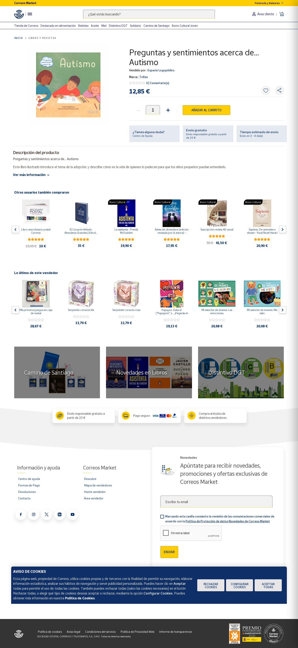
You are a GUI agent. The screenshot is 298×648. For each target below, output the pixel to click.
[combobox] (149, 14)
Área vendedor (93, 498)
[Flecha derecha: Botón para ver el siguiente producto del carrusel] (282, 229)
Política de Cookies (80, 598)
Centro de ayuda (29, 479)
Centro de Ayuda (142, 135)
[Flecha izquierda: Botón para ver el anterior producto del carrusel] (15, 229)
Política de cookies (50, 631)
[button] (167, 109)
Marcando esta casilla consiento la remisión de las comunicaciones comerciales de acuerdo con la (219, 519)
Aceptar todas (268, 585)
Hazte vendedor (95, 492)
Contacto (24, 498)
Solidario (135, 25)
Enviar (169, 552)
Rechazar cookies (211, 585)
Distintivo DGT (118, 25)
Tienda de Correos (26, 25)
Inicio (18, 38)
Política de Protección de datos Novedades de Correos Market (227, 521)
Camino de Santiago (156, 25)
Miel (103, 25)
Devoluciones (27, 492)
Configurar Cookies (240, 585)
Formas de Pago (29, 485)
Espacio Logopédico (161, 70)
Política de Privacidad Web (137, 631)
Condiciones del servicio (100, 631)
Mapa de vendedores (98, 485)
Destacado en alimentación (58, 25)
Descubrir (90, 479)
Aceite (95, 25)
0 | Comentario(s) (157, 83)
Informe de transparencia (175, 631)
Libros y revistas (42, 38)
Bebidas (83, 25)
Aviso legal (73, 631)
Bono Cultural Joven (185, 25)
